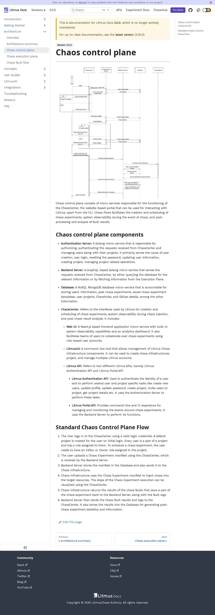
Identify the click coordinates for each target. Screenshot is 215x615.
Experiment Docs (137, 10)
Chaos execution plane (22, 56)
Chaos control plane (20, 50)
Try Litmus (178, 10)
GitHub (83, 2)
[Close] (211, 2)
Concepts (10, 69)
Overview (13, 38)
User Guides (12, 75)
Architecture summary (22, 44)
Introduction (12, 19)
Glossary (9, 100)
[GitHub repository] (190, 10)
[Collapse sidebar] (25, 547)
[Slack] (199, 10)
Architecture (12, 31)
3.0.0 (53, 10)
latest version (124, 34)
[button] (207, 10)
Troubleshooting (15, 93)
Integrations (12, 87)
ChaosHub (160, 10)
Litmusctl (10, 81)
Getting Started (14, 25)
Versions (37, 10)
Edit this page (72, 522)
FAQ (6, 106)
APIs (119, 10)
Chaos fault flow (18, 62)
